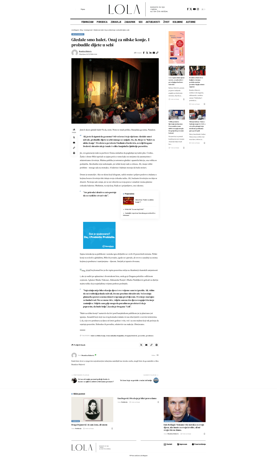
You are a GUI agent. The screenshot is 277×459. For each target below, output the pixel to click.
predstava (149, 336)
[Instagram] (197, 9)
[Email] (153, 53)
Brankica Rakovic (85, 51)
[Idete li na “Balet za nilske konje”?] (128, 201)
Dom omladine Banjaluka (115, 336)
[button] (73, 9)
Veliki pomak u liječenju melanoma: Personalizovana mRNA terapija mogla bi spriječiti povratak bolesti (176, 127)
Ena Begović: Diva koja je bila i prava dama (137, 398)
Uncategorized (77, 34)
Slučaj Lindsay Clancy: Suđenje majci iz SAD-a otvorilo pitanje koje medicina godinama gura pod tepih (197, 126)
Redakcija (78, 428)
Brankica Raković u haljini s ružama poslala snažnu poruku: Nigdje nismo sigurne (197, 82)
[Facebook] (187, 9)
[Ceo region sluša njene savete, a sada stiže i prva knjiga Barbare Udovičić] (177, 71)
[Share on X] (147, 53)
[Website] (157, 355)
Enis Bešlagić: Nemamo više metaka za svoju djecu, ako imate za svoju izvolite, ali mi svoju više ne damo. (184, 427)
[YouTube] (194, 9)
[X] (190, 9)
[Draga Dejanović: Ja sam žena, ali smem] (92, 409)
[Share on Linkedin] (150, 53)
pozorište (141, 336)
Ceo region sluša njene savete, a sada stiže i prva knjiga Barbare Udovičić (177, 81)
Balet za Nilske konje (98, 336)
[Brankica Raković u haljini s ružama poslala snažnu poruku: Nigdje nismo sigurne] (197, 71)
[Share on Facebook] (143, 53)
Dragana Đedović (131, 336)
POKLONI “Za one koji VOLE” (134, 209)
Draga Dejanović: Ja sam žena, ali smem (89, 424)
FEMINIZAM (75, 421)
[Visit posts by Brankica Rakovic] (74, 53)
